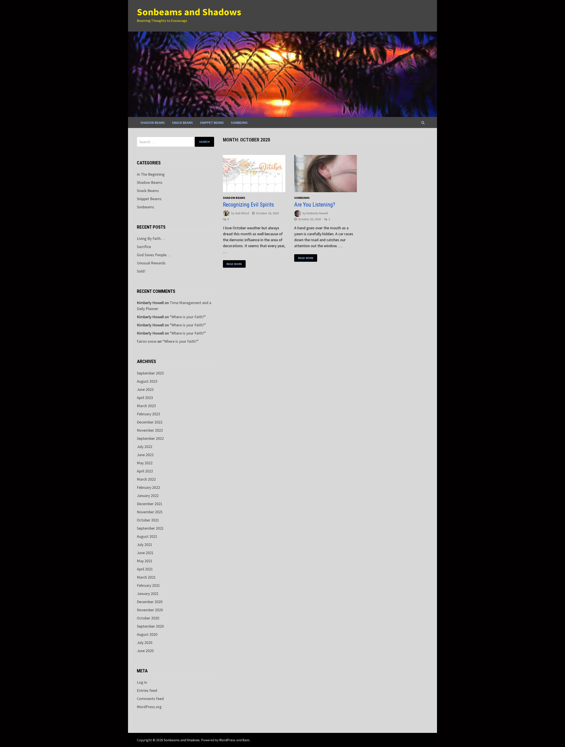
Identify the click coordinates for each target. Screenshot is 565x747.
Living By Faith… (151, 238)
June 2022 (145, 454)
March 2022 (146, 479)
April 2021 (145, 569)
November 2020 (150, 609)
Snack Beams (182, 122)
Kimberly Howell (317, 213)
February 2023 (148, 413)
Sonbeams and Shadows (189, 12)
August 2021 (147, 536)
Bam (245, 740)
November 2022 (150, 430)
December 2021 (149, 503)
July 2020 (144, 642)
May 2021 (145, 560)
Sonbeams (239, 122)
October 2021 (148, 520)
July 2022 (144, 446)
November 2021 (150, 511)
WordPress (227, 740)
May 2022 (145, 462)
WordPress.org (149, 706)
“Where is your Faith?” (188, 316)
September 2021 (150, 528)
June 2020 (145, 650)
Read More (234, 264)
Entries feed (147, 690)
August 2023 (147, 381)
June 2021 (145, 552)
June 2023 (145, 389)
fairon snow (146, 341)
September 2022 (150, 438)
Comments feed (150, 698)
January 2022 (148, 495)
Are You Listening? (314, 204)
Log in (142, 682)
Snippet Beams (212, 122)
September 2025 (150, 373)
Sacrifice (144, 246)
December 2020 (149, 601)
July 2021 (144, 544)
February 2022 (148, 487)
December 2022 (149, 422)
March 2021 (146, 577)
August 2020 (147, 634)
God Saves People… (153, 254)
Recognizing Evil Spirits (249, 204)
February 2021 (148, 585)
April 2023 (145, 397)
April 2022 (145, 471)
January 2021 (148, 593)
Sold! (141, 271)
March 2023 (146, 405)
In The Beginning (151, 174)
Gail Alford (242, 213)
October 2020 (148, 618)
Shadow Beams (152, 122)
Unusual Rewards (151, 262)
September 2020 (150, 626)
